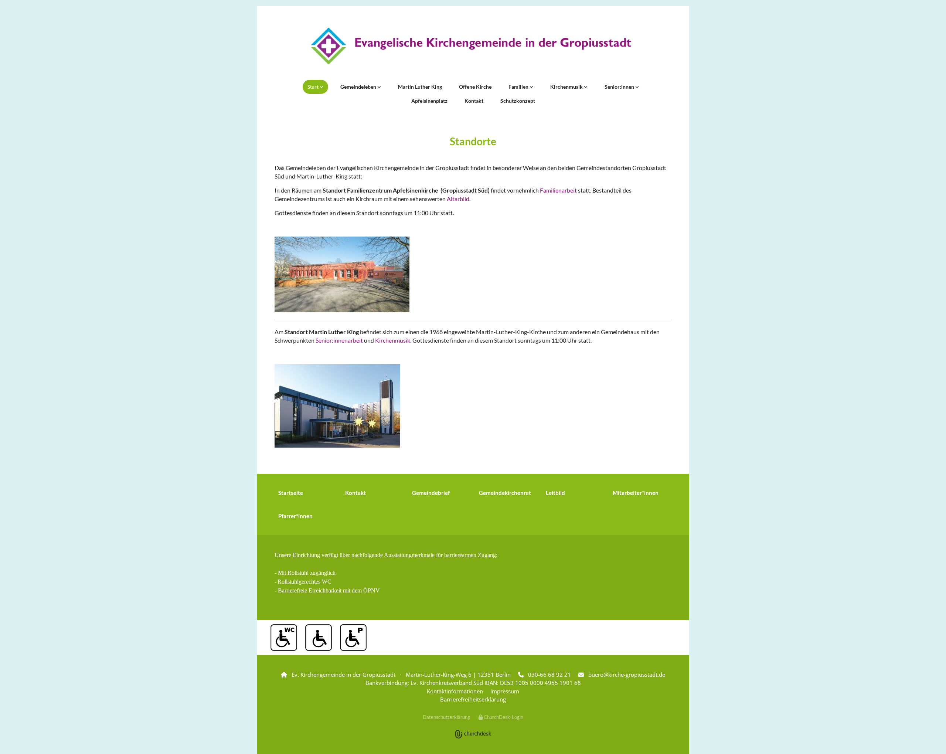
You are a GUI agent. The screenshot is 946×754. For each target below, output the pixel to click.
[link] (315, 87)
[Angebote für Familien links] (531, 87)
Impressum (504, 691)
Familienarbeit (559, 190)
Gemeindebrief (431, 492)
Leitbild (555, 492)
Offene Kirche (475, 87)
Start (313, 87)
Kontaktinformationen (455, 691)
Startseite (290, 492)
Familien (519, 87)
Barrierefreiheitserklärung (473, 699)
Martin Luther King (420, 87)
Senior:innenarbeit (339, 340)
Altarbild (458, 198)
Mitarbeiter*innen (636, 492)
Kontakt (474, 101)
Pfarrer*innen (295, 516)
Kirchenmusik (567, 87)
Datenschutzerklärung (446, 717)
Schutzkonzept (517, 101)
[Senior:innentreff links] (637, 87)
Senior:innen (620, 87)
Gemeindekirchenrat (505, 492)
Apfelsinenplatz (429, 101)
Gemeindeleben (358, 87)
